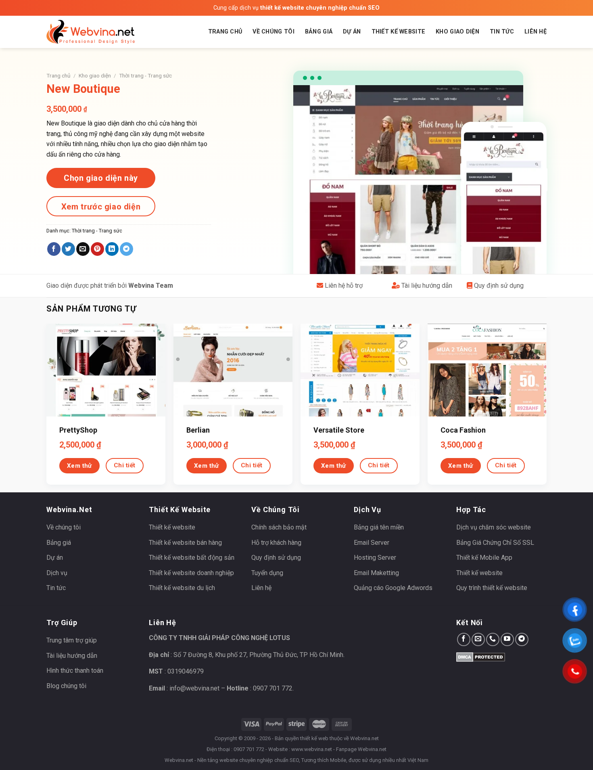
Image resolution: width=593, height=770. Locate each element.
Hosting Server (375, 557)
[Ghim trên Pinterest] (97, 249)
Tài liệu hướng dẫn (426, 285)
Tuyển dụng (267, 573)
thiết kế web (314, 738)
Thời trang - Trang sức (145, 75)
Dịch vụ (56, 573)
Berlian (198, 430)
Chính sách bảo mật (279, 527)
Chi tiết (125, 465)
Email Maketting (376, 573)
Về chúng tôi (273, 31)
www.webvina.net (311, 749)
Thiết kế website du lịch (182, 588)
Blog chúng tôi (66, 686)
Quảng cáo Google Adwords (393, 588)
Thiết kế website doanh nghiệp (191, 573)
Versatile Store (338, 430)
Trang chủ (225, 31)
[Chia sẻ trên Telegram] (126, 249)
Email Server (371, 542)
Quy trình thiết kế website (491, 588)
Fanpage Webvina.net (361, 749)
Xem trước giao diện (100, 206)
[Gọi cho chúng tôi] (492, 639)
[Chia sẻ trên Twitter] (68, 249)
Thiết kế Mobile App (484, 557)
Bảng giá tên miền (379, 527)
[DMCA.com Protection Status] (480, 656)
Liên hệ (535, 31)
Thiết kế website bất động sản (191, 557)
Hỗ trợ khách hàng (276, 542)
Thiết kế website (399, 31)
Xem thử (79, 465)
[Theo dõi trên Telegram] (521, 639)
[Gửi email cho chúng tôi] (478, 639)
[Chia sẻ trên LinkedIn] (112, 249)
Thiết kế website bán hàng (185, 542)
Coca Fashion (463, 430)
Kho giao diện (457, 31)
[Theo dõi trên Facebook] (463, 639)
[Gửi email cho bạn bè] (83, 249)
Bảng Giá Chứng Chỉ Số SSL (495, 542)
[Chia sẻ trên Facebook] (54, 249)
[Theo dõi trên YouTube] (507, 639)
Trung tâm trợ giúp (71, 640)
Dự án (352, 31)
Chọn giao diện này (101, 178)
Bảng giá (318, 31)
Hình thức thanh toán (74, 670)
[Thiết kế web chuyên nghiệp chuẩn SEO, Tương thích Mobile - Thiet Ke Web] (90, 32)
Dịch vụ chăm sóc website (493, 527)
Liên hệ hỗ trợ (343, 285)
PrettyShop (78, 430)
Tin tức (502, 31)
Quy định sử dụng (498, 285)
